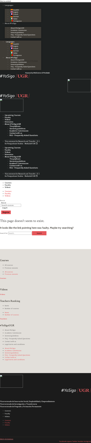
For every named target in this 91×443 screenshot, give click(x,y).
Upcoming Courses (13, 115)
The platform (15, 126)
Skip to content (5, 1)
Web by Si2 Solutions (6, 439)
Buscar (2, 200)
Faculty (8, 117)
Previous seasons (11, 268)
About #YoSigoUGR (17, 28)
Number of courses (12, 308)
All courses (9, 265)
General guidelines (17, 32)
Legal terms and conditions (15, 344)
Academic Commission (19, 30)
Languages (9, 5)
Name (7, 306)
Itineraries (9, 122)
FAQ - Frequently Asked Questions (23, 35)
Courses (8, 183)
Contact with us (16, 37)
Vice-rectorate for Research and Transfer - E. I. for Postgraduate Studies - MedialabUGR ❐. (22, 142)
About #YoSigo (10, 23)
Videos (8, 120)
